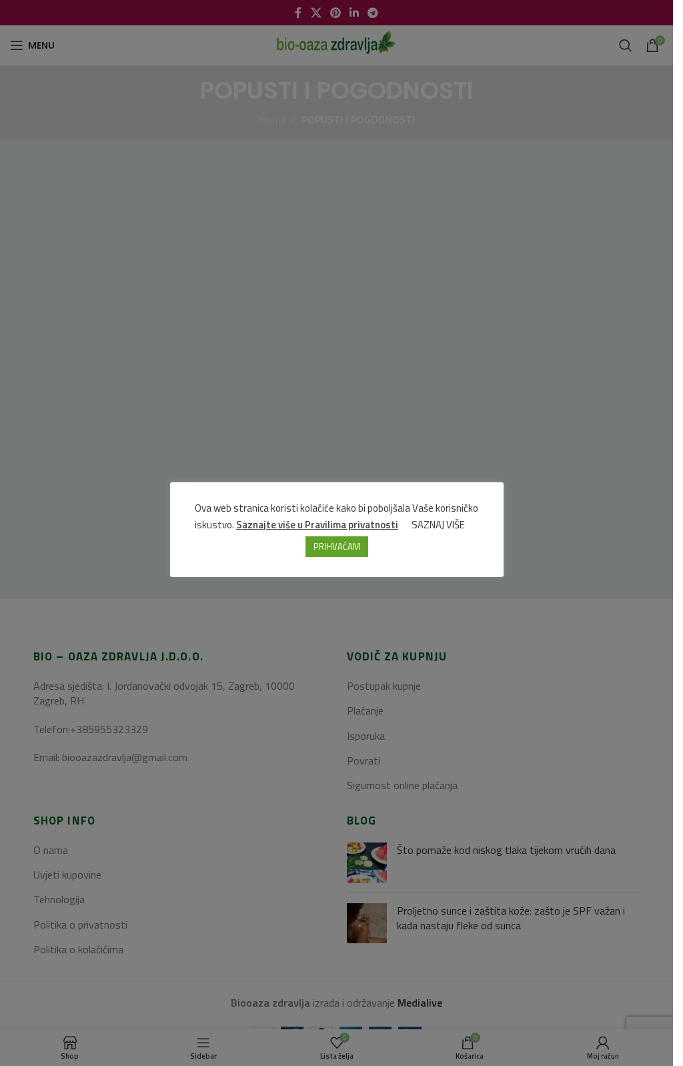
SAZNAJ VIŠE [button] (438, 524)
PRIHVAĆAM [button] (336, 546)
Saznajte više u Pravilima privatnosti (317, 524)
